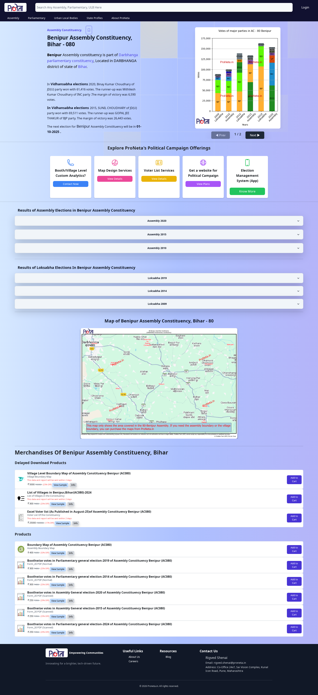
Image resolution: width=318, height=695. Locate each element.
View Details (114, 178)
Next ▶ (255, 135)
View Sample (60, 485)
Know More (247, 191)
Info (73, 485)
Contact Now (71, 184)
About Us (134, 657)
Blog (168, 657)
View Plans (203, 184)
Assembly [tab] (13, 18)
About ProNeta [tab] (121, 18)
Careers (133, 661)
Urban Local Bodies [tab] (66, 18)
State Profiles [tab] (95, 18)
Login (305, 7)
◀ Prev (220, 135)
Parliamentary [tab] (36, 18)
